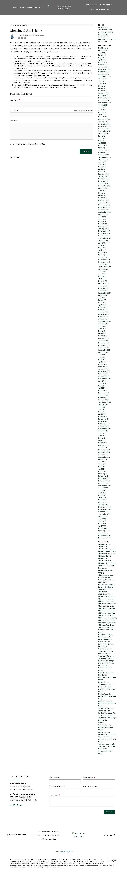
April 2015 (101, 362)
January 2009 (103, 533)
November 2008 (104, 538)
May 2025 (101, 86)
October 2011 (103, 455)
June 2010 (102, 493)
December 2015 (104, 343)
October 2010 (103, 483)
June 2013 (102, 409)
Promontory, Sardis (105, 701)
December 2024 (104, 95)
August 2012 (103, 431)
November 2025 (104, 72)
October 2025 (103, 74)
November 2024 (104, 98)
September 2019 (104, 238)
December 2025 (104, 69)
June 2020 (102, 219)
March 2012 (102, 443)
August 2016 (103, 324)
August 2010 (103, 488)
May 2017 (101, 302)
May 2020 (102, 221)
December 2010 (104, 478)
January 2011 (103, 476)
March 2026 (102, 62)
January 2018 (103, 286)
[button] (11, 805)
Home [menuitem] (15, 7)
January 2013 (103, 419)
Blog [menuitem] (22, 7)
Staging (101, 723)
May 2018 (101, 276)
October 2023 (103, 129)
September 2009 (104, 514)
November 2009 (104, 509)
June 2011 (102, 464)
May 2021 (101, 193)
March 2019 (102, 252)
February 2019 (103, 255)
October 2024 (103, 100)
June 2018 (102, 274)
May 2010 (101, 495)
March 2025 (102, 91)
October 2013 (103, 400)
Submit (85, 151)
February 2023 (103, 148)
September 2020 (104, 212)
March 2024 (102, 117)
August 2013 (103, 405)
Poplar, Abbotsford (105, 694)
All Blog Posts (103, 27)
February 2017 (103, 310)
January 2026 (103, 67)
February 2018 (103, 283)
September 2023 (104, 131)
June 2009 (102, 521)
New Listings (102, 35)
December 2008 (104, 535)
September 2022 (104, 157)
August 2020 (103, 214)
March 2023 (102, 145)
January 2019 (103, 257)
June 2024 (102, 110)
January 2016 (103, 340)
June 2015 (102, 357)
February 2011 (103, 474)
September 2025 (104, 76)
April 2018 (102, 279)
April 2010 (102, 497)
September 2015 (104, 350)
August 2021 (103, 188)
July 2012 (101, 433)
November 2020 (104, 207)
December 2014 (104, 371)
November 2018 (104, 262)
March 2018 (102, 281)
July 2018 (101, 271)
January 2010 (103, 505)
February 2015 (103, 367)
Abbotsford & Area (105, 30)
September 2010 (104, 486)
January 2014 (103, 395)
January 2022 (103, 176)
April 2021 (102, 195)
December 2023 (104, 124)
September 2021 (104, 186)
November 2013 (104, 398)
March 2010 (102, 500)
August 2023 (103, 133)
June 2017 (102, 300)
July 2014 (101, 381)
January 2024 (103, 122)
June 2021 (102, 191)
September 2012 (104, 428)
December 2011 (104, 450)
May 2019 (101, 248)
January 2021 (103, 202)
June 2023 (102, 138)
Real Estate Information (107, 39)
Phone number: (90, 786)
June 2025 (102, 83)
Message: (53, 795)
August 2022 (103, 160)
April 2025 (102, 88)
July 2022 (102, 162)
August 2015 (103, 352)
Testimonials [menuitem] (106, 5)
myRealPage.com (67, 851)
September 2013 (104, 402)
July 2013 (101, 407)
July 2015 (101, 355)
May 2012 (101, 438)
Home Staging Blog (105, 32)
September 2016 (104, 321)
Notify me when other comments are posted (28, 144)
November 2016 (104, 317)
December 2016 (104, 314)
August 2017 (103, 295)
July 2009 (102, 519)
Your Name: (14, 100)
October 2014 (103, 376)
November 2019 (104, 233)
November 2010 (104, 481)
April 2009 (102, 526)
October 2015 (103, 348)
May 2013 (101, 412)
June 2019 (102, 245)
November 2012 (104, 424)
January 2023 (103, 150)
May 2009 (102, 524)
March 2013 (102, 417)
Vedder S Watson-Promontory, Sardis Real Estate (107, 739)
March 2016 (102, 336)
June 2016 (102, 329)
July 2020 (102, 217)
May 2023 (102, 141)
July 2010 (101, 490)
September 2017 (104, 293)
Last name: (88, 778)
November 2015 (104, 345)
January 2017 (103, 312)
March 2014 (102, 390)
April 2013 (102, 414)
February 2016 (103, 338)
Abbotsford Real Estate (107, 554)
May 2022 (102, 167)
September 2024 (104, 103)
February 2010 (103, 502)
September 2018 (104, 267)
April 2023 (102, 143)
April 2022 (102, 169)
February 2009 (104, 531)
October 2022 (103, 155)
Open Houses (103, 37)
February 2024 (103, 119)
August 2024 (103, 105)
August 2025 (103, 79)
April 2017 (102, 305)
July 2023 (102, 136)
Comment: (14, 121)
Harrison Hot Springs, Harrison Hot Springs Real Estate (106, 663)
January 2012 (103, 447)
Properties (91, 5)
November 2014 (104, 374)
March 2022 (102, 171)
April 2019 (102, 250)
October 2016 (103, 319)
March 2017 (102, 307)
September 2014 (104, 378)
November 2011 (104, 452)
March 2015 (102, 364)
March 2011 (102, 471)
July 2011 (101, 462)
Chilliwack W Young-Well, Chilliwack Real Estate (106, 630)
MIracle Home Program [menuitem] (99, 10)
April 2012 (102, 440)
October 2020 (103, 210)
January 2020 (103, 229)
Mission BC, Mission (105, 687)
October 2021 (103, 183)
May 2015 (101, 359)
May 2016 (101, 331)
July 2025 (102, 81)
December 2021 (104, 179)
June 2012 (102, 436)
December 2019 (104, 231)
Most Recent (103, 48)
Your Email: (14, 110)
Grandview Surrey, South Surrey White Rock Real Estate (105, 651)
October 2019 (103, 236)
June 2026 (102, 55)
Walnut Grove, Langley (106, 744)
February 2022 (103, 174)
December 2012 (104, 421)
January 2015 (103, 369)
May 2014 (101, 386)
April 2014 (102, 388)
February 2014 (103, 393)
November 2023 (104, 126)
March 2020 (102, 224)
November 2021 (104, 181)
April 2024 (102, 114)
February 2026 (103, 65)
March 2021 (102, 198)
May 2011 (101, 466)
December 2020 (104, 205)
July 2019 (101, 243)
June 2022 (102, 164)
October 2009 (103, 512)
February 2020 (104, 226)
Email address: (56, 786)
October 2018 (103, 264)
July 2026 (102, 53)
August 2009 (103, 516)
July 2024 (102, 107)
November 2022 (104, 153)
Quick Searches (34, 7)
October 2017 (103, 290)
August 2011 (102, 459)
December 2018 (104, 260)
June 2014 (102, 383)
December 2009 (104, 507)
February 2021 (103, 200)
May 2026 (101, 57)
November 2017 (104, 288)
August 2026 (103, 50)
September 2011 (104, 457)
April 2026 (102, 60)
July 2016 (101, 326)
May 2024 (102, 112)
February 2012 (103, 445)
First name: (54, 778)
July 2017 (101, 298)
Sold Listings (102, 42)
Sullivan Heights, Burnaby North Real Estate (105, 727)
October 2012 (103, 426)
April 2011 (101, 469)
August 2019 (103, 241)
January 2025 (103, 93)
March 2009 (102, 528)
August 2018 (103, 269)
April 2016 (101, 333)
